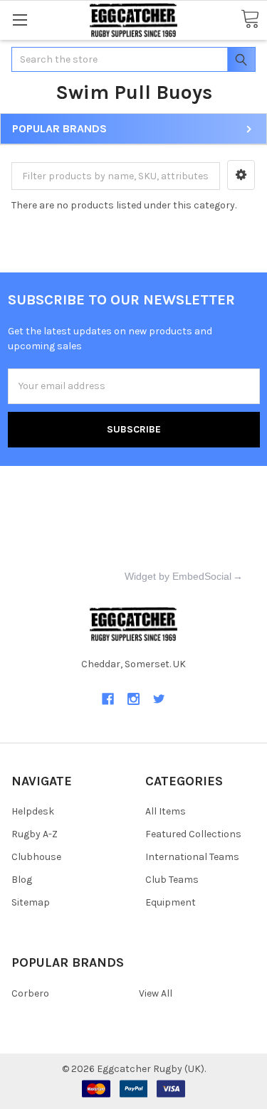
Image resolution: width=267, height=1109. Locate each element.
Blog (21, 880)
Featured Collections (193, 834)
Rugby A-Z (34, 834)
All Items (165, 811)
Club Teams (172, 880)
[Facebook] (108, 699)
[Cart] (250, 19)
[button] (241, 175)
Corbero (30, 993)
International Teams (192, 857)
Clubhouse (36, 857)
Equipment (170, 902)
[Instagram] (133, 699)
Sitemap (30, 902)
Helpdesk (32, 811)
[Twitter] (159, 699)
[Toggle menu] (19, 19)
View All (155, 993)
